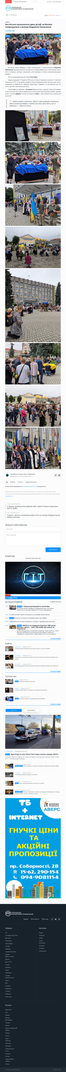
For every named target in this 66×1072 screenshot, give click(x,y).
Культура (17, 790)
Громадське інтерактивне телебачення (22, 474)
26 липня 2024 (27, 476)
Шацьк (7, 1064)
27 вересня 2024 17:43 (23, 679)
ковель (12, 482)
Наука (7, 970)
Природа (8, 949)
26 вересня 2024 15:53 (26, 655)
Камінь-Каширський (11, 1028)
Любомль (8, 1043)
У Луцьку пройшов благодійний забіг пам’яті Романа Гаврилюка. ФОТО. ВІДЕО (32, 507)
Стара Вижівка (9, 1059)
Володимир (8, 1020)
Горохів (7, 1023)
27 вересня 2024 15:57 (25, 688)
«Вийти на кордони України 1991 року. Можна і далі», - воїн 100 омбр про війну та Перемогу (36, 627)
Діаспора (8, 938)
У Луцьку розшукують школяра (23, 1)
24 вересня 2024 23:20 (26, 664)
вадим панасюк (31, 482)
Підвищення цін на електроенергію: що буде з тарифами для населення (32, 621)
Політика (41, 948)
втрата (20, 482)
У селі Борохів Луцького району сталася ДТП (26, 774)
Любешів (8, 1040)
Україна (7, 1015)
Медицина (8, 988)
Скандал (7, 975)
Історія (7, 965)
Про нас (45, 919)
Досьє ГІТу (8, 962)
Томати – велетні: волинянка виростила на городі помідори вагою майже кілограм (33, 516)
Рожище (17, 688)
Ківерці (7, 1030)
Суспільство (18, 655)
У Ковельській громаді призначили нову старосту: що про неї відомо (32, 648)
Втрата (7, 959)
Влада (41, 933)
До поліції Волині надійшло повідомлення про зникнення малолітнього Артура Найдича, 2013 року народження (35, 609)
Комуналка (8, 941)
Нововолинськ (9, 1049)
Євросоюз (8, 1010)
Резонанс (8, 994)
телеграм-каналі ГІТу (29, 486)
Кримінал (8, 967)
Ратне (7, 1051)
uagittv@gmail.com (9, 496)
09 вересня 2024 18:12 (21, 751)
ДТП (6, 983)
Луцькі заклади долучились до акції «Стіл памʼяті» (31, 783)
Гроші (7, 980)
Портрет (7, 991)
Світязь (7, 1056)
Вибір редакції (31, 710)
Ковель (7, 1033)
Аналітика (51, 15)
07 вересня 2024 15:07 (26, 764)
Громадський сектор (11, 935)
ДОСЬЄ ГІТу (13, 710)
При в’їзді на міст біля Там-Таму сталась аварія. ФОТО (34, 754)
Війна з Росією (9, 956)
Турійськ (7, 1061)
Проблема (8, 973)
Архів (46, 15)
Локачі (7, 1036)
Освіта (41, 938)
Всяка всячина (9, 978)
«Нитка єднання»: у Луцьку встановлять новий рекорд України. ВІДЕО (41, 766)
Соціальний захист (10, 952)
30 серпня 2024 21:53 (26, 781)
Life (6, 933)
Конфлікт (7, 986)
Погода (7, 946)
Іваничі (7, 1025)
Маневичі (8, 1046)
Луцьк (16, 679)
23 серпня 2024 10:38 (25, 790)
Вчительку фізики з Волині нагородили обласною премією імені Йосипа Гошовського (36, 666)
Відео (57, 15)
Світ (6, 1012)
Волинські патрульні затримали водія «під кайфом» (28, 618)
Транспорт (8, 997)
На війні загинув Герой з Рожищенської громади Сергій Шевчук (29, 614)
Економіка (42, 943)
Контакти (35, 919)
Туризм (7, 954)
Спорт (41, 941)
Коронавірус (9, 943)
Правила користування (12, 1070)
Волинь (7, 1018)
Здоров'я (41, 935)
